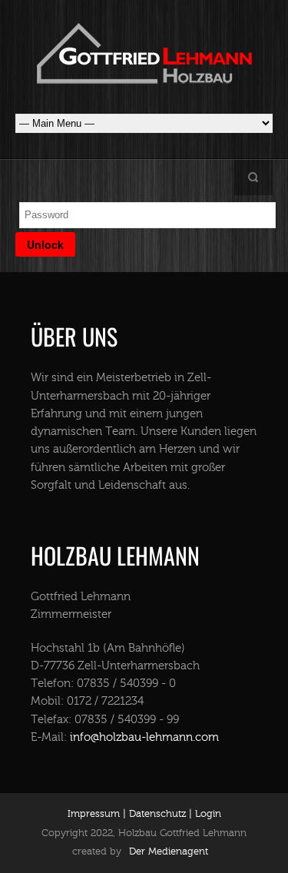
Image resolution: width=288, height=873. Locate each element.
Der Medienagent (168, 851)
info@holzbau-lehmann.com (144, 737)
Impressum (94, 813)
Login (208, 813)
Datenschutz (156, 813)
